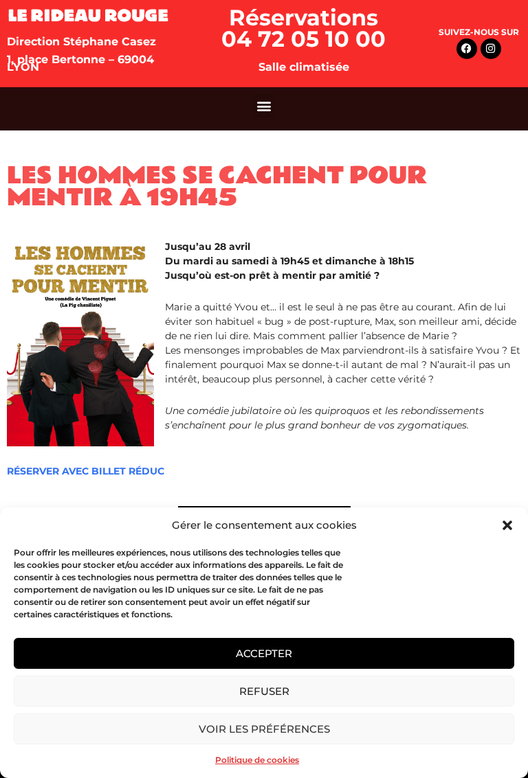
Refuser (264, 691)
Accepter (264, 653)
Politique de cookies (257, 760)
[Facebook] (466, 48)
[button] (507, 525)
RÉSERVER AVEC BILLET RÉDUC (85, 471)
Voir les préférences (264, 728)
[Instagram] (491, 48)
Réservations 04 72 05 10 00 (303, 28)
